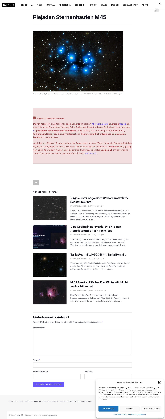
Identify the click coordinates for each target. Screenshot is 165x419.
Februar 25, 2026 (96, 290)
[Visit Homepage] (8, 5)
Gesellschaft (130, 5)
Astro (145, 5)
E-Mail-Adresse (41, 371)
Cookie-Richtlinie (120, 414)
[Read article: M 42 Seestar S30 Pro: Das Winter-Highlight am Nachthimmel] (50, 292)
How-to (93, 5)
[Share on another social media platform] (36, 182)
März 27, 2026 (94, 235)
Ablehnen (129, 408)
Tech (40, 5)
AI (32, 5)
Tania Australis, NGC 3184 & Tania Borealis (98, 254)
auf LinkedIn (91, 153)
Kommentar (39, 327)
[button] (160, 382)
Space (104, 5)
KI (34, 130)
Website (88, 371)
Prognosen (65, 5)
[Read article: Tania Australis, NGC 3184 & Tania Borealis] (50, 265)
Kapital (51, 5)
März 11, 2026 (94, 259)
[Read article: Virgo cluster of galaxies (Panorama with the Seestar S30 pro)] (50, 208)
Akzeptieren (108, 408)
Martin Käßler (79, 206)
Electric (79, 5)
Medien (115, 5)
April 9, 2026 (94, 206)
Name (36, 360)
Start (24, 5)
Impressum (132, 414)
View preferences (151, 408)
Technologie (101, 124)
